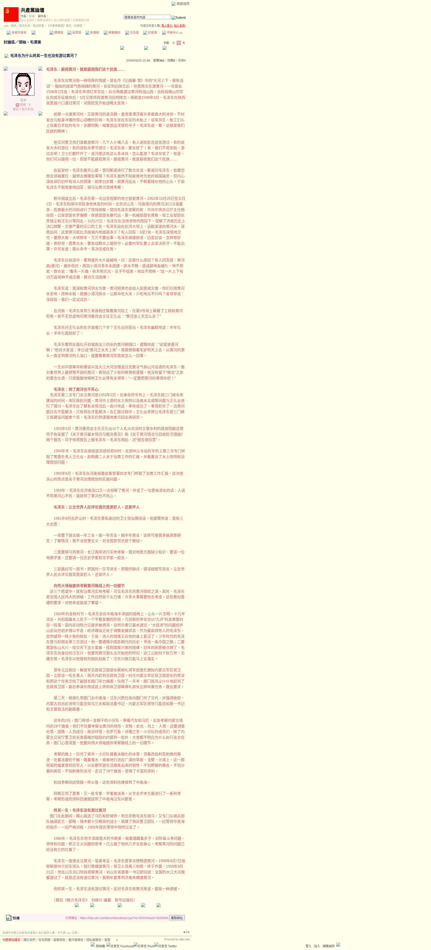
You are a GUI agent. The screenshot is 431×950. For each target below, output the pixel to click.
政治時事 (38, 25)
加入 (317, 946)
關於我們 (29, 940)
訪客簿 (152, 32)
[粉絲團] (93, 945)
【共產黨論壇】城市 (59, 25)
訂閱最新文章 (81, 20)
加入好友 (28, 109)
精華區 (58, 32)
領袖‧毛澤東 (30, 42)
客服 (107, 940)
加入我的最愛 (62, 20)
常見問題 (44, 940)
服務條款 (59, 940)
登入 (309, 946)
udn (6, 25)
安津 (31, 16)
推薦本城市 (44, 20)
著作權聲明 (75, 940)
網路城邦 (183, 3)
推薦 (182, 60)
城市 (13, 25)
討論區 (40, 32)
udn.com (184, 939)
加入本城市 (27, 20)
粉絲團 (100, 946)
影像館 (94, 32)
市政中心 (174, 32)
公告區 (134, 32)
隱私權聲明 (93, 940)
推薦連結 (114, 32)
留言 (16, 109)
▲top (186, 932)
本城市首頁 (18, 32)
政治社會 (24, 25)
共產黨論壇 (32, 10)
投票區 (76, 32)
